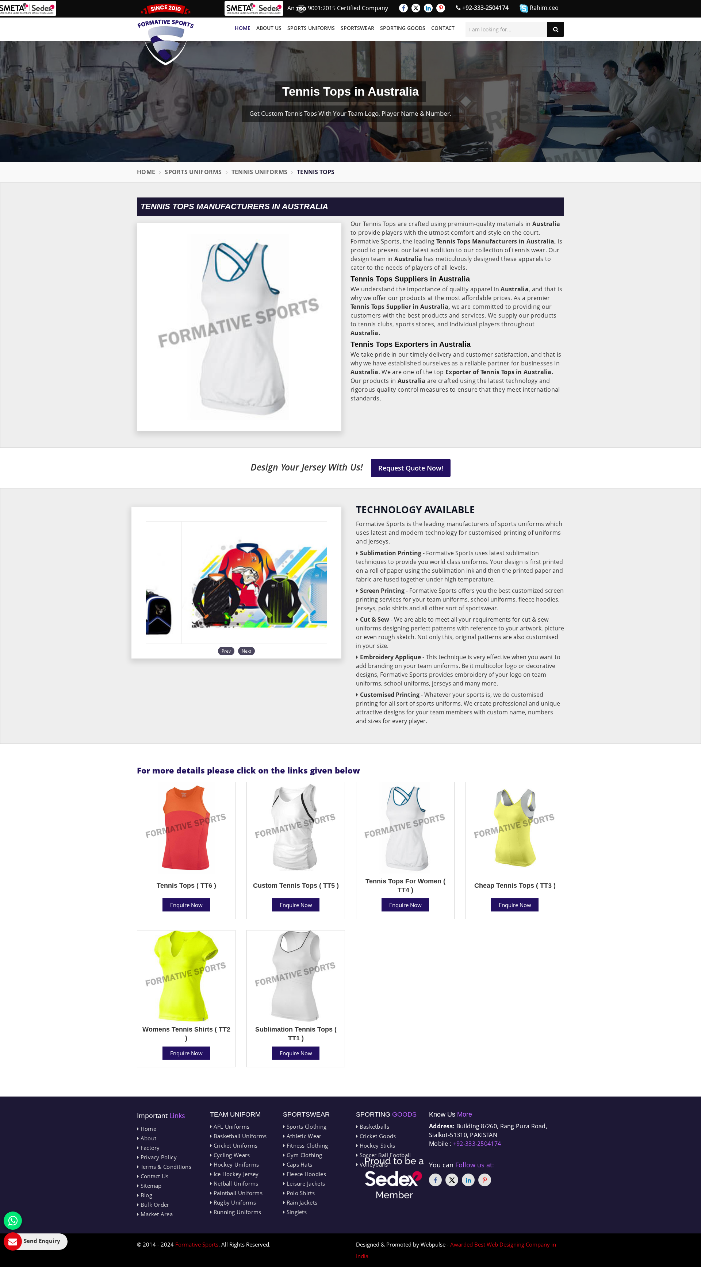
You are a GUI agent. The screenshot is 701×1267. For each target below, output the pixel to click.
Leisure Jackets (305, 1183)
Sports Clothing (305, 1126)
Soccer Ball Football (384, 1155)
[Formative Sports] (166, 34)
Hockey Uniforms (235, 1164)
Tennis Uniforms (259, 172)
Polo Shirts (300, 1193)
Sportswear (357, 27)
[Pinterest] (440, 8)
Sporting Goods (402, 27)
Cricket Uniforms (234, 1145)
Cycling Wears (231, 1155)
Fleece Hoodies (305, 1174)
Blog (145, 1195)
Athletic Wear (303, 1136)
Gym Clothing (303, 1155)
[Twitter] (415, 8)
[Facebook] (403, 8)
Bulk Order (154, 1204)
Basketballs (373, 1126)
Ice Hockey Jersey (235, 1174)
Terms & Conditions (165, 1166)
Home (242, 27)
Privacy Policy (158, 1157)
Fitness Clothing (306, 1145)
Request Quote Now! (410, 468)
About (147, 1138)
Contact (443, 27)
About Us (268, 27)
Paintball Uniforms (237, 1193)
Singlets (296, 1212)
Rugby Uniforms (234, 1202)
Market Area (156, 1214)
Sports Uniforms (311, 27)
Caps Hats (298, 1164)
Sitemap (150, 1185)
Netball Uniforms (235, 1183)
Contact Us (153, 1176)
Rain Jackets (301, 1202)
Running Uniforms (236, 1212)
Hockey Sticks (376, 1145)
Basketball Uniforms (239, 1136)
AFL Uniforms (230, 1126)
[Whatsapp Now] (13, 1221)
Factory (149, 1147)
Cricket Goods (377, 1136)
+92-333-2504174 (485, 8)
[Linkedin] (428, 8)
